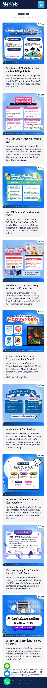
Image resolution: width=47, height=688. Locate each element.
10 (35, 672)
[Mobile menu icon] (41, 4)
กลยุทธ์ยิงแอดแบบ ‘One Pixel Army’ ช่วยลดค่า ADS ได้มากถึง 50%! (22, 287)
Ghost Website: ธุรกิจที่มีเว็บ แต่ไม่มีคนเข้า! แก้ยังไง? (23, 642)
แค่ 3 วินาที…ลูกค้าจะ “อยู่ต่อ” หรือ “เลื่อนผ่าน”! (23, 140)
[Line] (7, 666)
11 (41, 672)
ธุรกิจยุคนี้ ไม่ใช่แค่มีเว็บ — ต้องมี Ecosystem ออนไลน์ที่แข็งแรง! (20, 358)
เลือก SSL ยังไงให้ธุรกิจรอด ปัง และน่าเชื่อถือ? (22, 214)
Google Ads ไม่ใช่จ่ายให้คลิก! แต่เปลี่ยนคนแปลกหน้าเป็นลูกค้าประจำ (23, 70)
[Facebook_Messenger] (7, 673)
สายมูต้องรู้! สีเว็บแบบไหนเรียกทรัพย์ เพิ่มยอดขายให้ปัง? (21, 501)
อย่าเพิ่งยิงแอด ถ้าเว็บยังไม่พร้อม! (20, 429)
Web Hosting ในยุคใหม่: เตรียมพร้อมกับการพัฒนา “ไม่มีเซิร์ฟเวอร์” (22, 572)
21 (23, 675)
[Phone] (7, 681)
